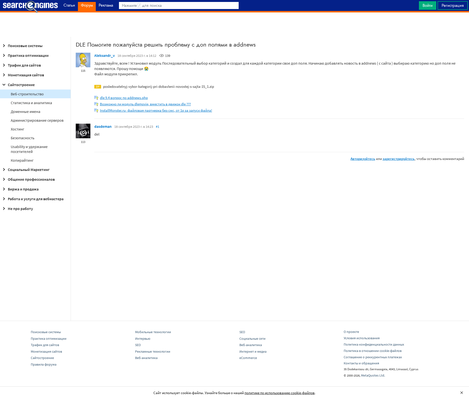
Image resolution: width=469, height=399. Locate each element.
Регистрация (453, 5)
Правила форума (43, 364)
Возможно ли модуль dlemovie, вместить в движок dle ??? (145, 104)
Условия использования (362, 338)
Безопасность (22, 137)
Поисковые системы (25, 45)
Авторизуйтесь (363, 158)
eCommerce (248, 358)
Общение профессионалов (31, 179)
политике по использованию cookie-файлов (280, 392)
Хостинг (17, 129)
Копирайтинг (22, 160)
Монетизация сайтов (26, 74)
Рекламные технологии (152, 351)
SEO (138, 345)
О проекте (351, 331)
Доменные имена (25, 111)
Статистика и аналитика (31, 102)
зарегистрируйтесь (399, 158)
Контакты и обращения (361, 363)
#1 (157, 126)
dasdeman (103, 126)
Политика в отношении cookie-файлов (373, 351)
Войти (428, 5)
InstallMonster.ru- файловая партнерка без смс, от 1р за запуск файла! (156, 110)
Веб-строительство (27, 93)
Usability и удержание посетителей (29, 149)
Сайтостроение (21, 84)
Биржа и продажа (23, 189)
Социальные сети (252, 338)
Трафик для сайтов (24, 65)
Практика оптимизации (28, 55)
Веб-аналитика (146, 358)
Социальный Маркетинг (29, 169)
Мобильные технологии (153, 332)
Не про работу (20, 208)
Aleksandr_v (104, 55)
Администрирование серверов (37, 120)
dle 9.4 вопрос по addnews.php (124, 97)
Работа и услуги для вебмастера (36, 198)
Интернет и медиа (252, 351)
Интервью (142, 338)
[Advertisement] (234, 24)
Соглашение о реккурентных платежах (373, 357)
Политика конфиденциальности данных (374, 344)
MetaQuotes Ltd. (373, 375)
